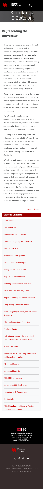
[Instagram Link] (23, 458)
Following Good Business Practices (17, 283)
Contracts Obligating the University (18, 241)
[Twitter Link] (15, 458)
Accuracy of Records (12, 371)
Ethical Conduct (10, 227)
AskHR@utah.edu (24, 441)
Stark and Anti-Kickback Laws (15, 385)
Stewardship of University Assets (16, 291)
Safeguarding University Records (16, 305)
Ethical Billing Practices (13, 378)
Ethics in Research (11, 248)
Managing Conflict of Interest (15, 269)
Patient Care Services (12, 346)
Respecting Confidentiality (14, 276)
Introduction (8, 220)
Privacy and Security (12, 364)
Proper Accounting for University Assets (19, 297)
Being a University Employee (15, 262)
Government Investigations (14, 255)
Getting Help (9, 399)
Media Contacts (25, 471)
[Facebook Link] (19, 458)
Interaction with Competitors (15, 392)
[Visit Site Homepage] (21, 429)
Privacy (16, 471)
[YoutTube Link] (28, 458)
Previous (28, 209)
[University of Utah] (21, 450)
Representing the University (15, 234)
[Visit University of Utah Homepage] (5, 5)
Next (35, 209)
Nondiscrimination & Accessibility (17, 468)
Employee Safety (10, 329)
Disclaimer (33, 468)
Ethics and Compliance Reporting (17, 322)
